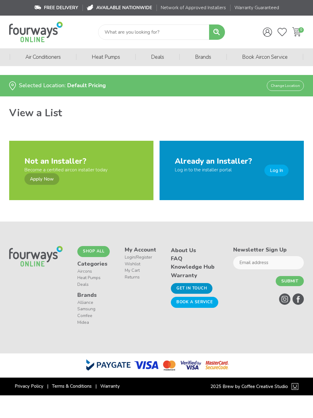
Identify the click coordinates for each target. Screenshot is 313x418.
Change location (285, 85)
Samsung (86, 309)
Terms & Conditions (72, 386)
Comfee (84, 316)
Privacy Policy (29, 386)
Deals (157, 57)
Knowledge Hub (193, 267)
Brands (203, 57)
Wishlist (132, 264)
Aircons (84, 271)
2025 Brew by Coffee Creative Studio (249, 386)
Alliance (85, 302)
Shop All (93, 251)
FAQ (176, 258)
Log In (276, 170)
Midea (83, 322)
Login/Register (138, 257)
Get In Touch (191, 288)
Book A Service (194, 302)
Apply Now (42, 179)
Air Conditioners (43, 57)
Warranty (184, 275)
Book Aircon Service (265, 57)
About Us (183, 250)
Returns (132, 277)
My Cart (132, 270)
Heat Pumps (106, 57)
